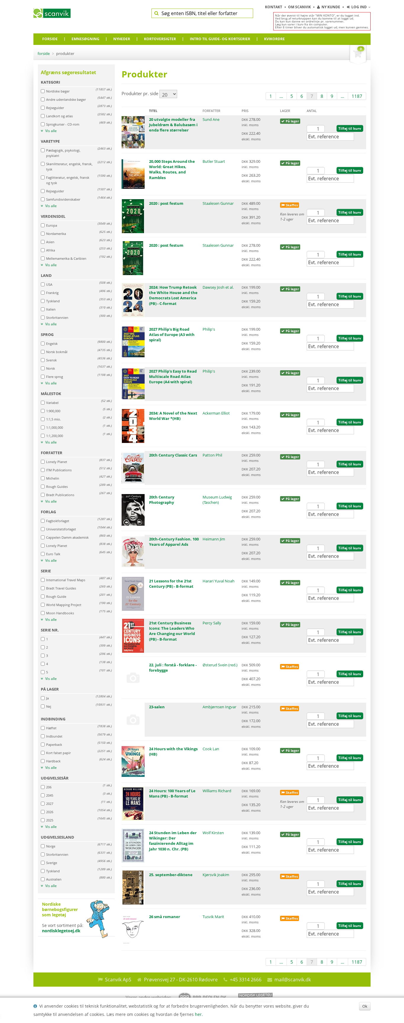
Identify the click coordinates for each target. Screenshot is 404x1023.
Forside (44, 53)
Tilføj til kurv (349, 128)
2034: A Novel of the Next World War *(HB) (173, 415)
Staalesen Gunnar (218, 203)
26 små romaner (164, 916)
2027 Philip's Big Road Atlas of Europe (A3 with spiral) (172, 334)
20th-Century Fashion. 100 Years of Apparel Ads (174, 541)
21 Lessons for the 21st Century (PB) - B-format (171, 583)
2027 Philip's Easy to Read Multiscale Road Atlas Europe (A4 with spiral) (173, 376)
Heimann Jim (214, 539)
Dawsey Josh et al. (218, 287)
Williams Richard (217, 790)
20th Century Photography (161, 499)
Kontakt (274, 6)
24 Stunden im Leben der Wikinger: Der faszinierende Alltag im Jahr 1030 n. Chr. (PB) (173, 841)
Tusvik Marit (213, 916)
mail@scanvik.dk (292, 979)
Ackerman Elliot (216, 413)
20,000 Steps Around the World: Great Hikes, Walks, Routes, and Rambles (172, 169)
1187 (357, 96)
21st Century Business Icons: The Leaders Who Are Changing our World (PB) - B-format (172, 631)
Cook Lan (211, 748)
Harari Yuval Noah (219, 581)
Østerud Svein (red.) (220, 665)
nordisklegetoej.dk (61, 930)
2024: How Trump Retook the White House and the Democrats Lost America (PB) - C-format (173, 295)
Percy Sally (212, 623)
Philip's (209, 329)
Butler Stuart (214, 161)
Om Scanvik (300, 6)
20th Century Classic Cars (173, 455)
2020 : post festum (166, 203)
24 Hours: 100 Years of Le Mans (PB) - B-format (172, 793)
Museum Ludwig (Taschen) (217, 499)
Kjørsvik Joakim (216, 874)
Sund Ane (211, 119)
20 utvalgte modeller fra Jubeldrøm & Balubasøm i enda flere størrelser (173, 125)
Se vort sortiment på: (62, 917)
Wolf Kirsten (213, 832)
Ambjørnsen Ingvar (219, 706)
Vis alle (50, 131)
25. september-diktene (171, 874)
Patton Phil (212, 455)
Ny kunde (331, 6)
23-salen (157, 706)
